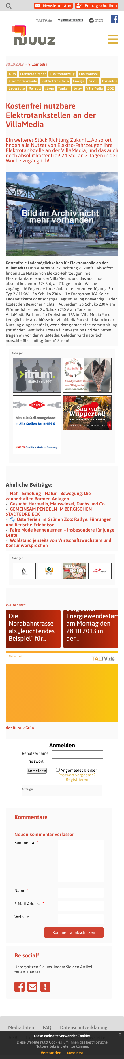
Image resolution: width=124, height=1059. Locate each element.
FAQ (47, 1027)
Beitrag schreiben (101, 5)
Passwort (35, 761)
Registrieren (77, 779)
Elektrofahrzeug (62, 74)
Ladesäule (17, 88)
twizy (78, 88)
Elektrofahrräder (33, 74)
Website (21, 916)
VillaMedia (94, 88)
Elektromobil (89, 74)
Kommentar (26, 842)
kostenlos (109, 81)
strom (49, 88)
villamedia (38, 64)
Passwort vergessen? (76, 775)
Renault (35, 88)
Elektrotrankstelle (55, 81)
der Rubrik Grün (20, 728)
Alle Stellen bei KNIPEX (35, 423)
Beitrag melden (45, 986)
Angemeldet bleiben (79, 770)
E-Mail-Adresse (29, 903)
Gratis (93, 81)
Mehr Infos (75, 1053)
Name (21, 890)
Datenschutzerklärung (83, 1027)
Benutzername (35, 753)
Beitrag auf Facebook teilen (19, 986)
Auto (12, 74)
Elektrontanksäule (23, 81)
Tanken (63, 88)
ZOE (110, 88)
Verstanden (51, 1052)
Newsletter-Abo (57, 5)
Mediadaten (21, 1027)
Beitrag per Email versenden (32, 986)
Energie (78, 81)
